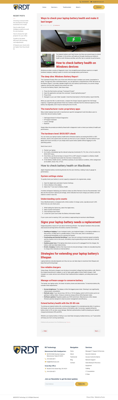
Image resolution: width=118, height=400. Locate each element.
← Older (44, 331)
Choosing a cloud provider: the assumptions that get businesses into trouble (21, 22)
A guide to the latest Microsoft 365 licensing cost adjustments (20, 40)
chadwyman (57, 25)
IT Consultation (89, 371)
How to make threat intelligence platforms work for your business (21, 29)
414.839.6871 (85, 1)
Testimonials (67, 7)
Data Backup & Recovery (92, 362)
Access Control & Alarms (92, 357)
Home (44, 7)
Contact (99, 7)
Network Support (90, 360)
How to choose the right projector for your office (20, 35)
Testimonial (73, 357)
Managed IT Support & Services (94, 351)
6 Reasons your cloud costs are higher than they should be (21, 47)
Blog (71, 360)
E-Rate (87, 374)
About (72, 354)
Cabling (87, 368)
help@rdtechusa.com (98, 1)
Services (54, 7)
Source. (68, 322)
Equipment (88, 365)
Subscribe (81, 384)
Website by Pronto (100, 397)
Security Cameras (90, 354)
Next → (97, 331)
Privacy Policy (90, 397)
